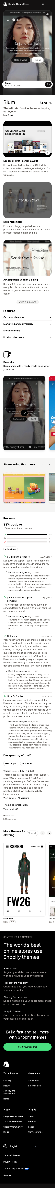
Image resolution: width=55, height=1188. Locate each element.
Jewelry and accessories (9, 1092)
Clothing (7, 1080)
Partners (32, 1121)
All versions (23, 798)
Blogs (6, 1132)
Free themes (34, 1086)
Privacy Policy (10, 1162)
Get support (11, 763)
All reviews (10, 549)
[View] (24, 488)
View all (32, 833)
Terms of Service (11, 1155)
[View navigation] (49, 4)
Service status (35, 1132)
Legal (31, 1127)
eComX (9, 115)
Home (6, 1099)
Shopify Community (13, 1127)
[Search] (43, 4)
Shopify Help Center (13, 1116)
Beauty (6, 1086)
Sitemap (7, 1175)
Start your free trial (27, 1047)
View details (9, 798)
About (31, 1116)
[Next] (49, 464)
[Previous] (42, 464)
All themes (27, 763)
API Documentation (12, 1121)
